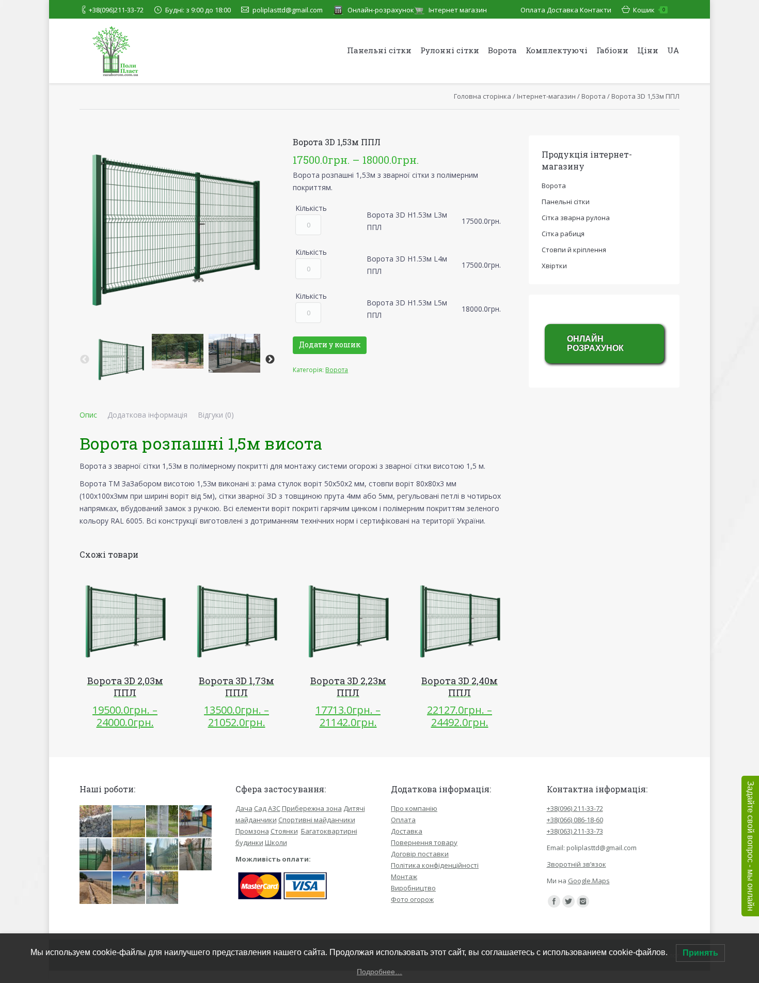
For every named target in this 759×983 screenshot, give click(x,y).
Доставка (562, 9)
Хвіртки (554, 265)
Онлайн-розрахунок (380, 9)
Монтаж (404, 876)
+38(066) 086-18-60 (575, 819)
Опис (88, 415)
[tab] (88, 415)
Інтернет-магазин (546, 96)
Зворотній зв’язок (576, 864)
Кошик (649, 9)
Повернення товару (424, 842)
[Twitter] (568, 901)
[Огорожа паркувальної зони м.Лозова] (195, 854)
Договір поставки (420, 853)
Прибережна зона (312, 808)
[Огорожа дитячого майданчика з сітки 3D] (129, 854)
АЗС (274, 808)
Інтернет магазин (458, 9)
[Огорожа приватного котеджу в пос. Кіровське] (129, 887)
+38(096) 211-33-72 (575, 808)
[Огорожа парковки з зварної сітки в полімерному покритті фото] (162, 821)
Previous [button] (85, 360)
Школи (276, 842)
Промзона (252, 831)
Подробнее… (379, 971)
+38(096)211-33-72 (116, 9)
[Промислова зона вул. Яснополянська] (162, 854)
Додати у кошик (329, 344)
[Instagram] (583, 901)
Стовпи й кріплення (574, 249)
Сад (260, 808)
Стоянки (284, 831)
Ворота (593, 96)
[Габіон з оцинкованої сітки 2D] (96, 821)
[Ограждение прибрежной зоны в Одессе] (96, 887)
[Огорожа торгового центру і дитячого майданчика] (195, 821)
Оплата (532, 9)
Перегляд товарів (110, 622)
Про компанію (414, 808)
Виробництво (413, 888)
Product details (139, 622)
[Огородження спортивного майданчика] (96, 854)
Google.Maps (589, 880)
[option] (121, 360)
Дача (243, 808)
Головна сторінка (482, 96)
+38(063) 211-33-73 (575, 831)
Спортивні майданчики (316, 819)
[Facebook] (554, 901)
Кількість (311, 208)
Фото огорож (412, 899)
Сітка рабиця (563, 233)
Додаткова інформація (147, 415)
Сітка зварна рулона (576, 217)
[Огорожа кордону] (129, 821)
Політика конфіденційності (435, 865)
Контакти (595, 9)
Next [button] (270, 360)
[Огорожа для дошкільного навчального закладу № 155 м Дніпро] (162, 887)
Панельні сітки (566, 201)
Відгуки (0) (216, 415)
